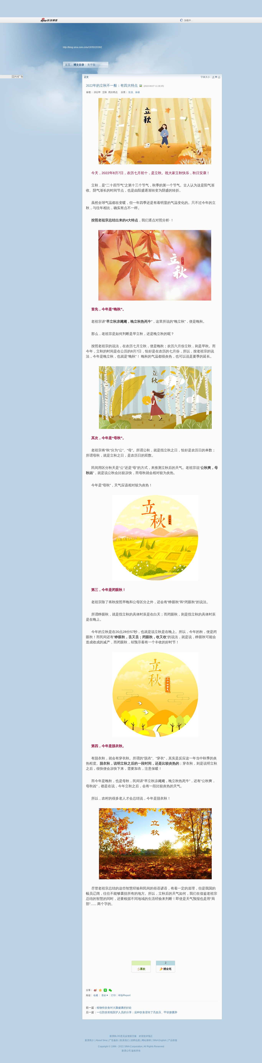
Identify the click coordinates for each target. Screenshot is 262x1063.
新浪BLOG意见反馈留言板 (123, 1036)
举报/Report (124, 995)
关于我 (91, 64)
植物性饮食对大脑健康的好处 (114, 1007)
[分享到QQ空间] (100, 990)
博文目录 (78, 64)
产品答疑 (172, 1040)
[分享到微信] (110, 990)
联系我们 (124, 1040)
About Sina (101, 1040)
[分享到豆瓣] (105, 990)
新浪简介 (89, 1040)
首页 (67, 64)
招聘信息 (135, 1040)
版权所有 (136, 1050)
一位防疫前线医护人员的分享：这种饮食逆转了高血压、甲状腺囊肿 (137, 1012)
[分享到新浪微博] (95, 990)
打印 (113, 995)
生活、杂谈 (134, 92)
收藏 (95, 995)
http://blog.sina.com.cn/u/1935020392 (82, 47)
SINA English (159, 1040)
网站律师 (146, 1040)
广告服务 (113, 1040)
